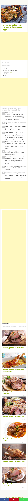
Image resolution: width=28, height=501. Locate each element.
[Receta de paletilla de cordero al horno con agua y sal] (14, 390)
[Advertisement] (14, 46)
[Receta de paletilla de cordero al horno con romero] (14, 414)
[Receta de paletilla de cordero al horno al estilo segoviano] (14, 368)
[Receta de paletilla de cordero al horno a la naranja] (14, 437)
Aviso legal (7, 497)
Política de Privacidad (17, 497)
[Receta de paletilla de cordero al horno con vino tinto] (14, 345)
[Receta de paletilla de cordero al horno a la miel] (14, 459)
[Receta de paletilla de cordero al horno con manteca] (14, 482)
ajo (11, 72)
